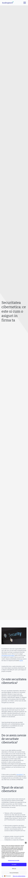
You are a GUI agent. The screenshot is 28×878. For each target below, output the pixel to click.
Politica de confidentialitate (18, 876)
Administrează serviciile (13, 860)
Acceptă (14, 864)
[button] (26, 842)
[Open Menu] (24, 3)
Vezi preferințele (14, 872)
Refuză (14, 868)
